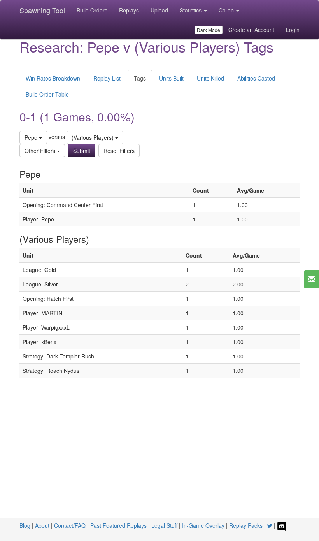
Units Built (171, 78)
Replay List (107, 78)
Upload (159, 10)
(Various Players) (93, 137)
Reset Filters (119, 151)
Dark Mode (208, 29)
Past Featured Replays (118, 525)
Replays (129, 10)
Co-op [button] (227, 10)
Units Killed (210, 78)
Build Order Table (47, 94)
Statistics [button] (191, 10)
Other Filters (41, 151)
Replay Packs (246, 525)
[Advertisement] (159, 459)
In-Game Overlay (203, 525)
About (42, 525)
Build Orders (92, 10)
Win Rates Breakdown (53, 78)
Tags (140, 78)
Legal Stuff (164, 525)
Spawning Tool (42, 10)
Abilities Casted (256, 78)
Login (293, 29)
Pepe (32, 137)
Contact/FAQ (70, 525)
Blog (24, 525)
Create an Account (251, 29)
